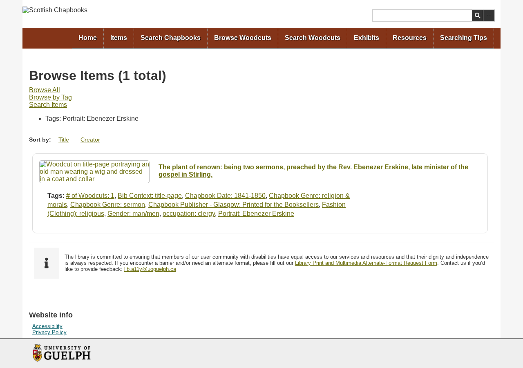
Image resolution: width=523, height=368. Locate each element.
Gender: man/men (133, 213)
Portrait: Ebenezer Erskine (256, 213)
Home (87, 37)
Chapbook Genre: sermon (107, 204)
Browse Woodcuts (242, 37)
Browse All (44, 89)
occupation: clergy (189, 213)
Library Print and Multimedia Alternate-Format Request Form (366, 263)
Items (118, 37)
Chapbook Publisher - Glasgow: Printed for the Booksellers (233, 204)
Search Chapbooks (171, 37)
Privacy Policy (49, 332)
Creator (90, 139)
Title (63, 139)
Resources (410, 37)
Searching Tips (463, 37)
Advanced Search (488, 15)
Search (477, 15)
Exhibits (366, 37)
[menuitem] (88, 38)
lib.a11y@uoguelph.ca (150, 269)
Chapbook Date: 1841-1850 (225, 195)
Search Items (48, 104)
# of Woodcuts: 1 (90, 195)
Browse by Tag (50, 97)
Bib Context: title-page (150, 195)
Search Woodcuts (312, 37)
